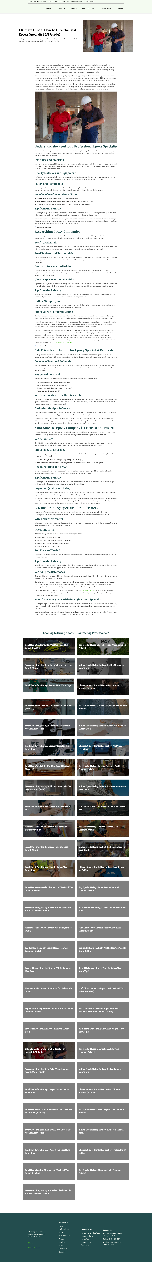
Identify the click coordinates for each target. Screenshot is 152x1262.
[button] (62, 8)
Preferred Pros (64, 1229)
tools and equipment (88, 590)
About (61, 1245)
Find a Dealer (106, 8)
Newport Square (86, 1242)
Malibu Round (85, 1239)
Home (48, 8)
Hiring (61, 1232)
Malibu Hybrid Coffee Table (90, 1233)
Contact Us (62, 1252)
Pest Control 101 (88, 8)
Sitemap (31, 1243)
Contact (121, 8)
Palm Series (85, 1245)
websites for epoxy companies (62, 342)
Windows (62, 1242)
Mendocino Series (87, 1236)
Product (61, 1239)
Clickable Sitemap (34, 1248)
